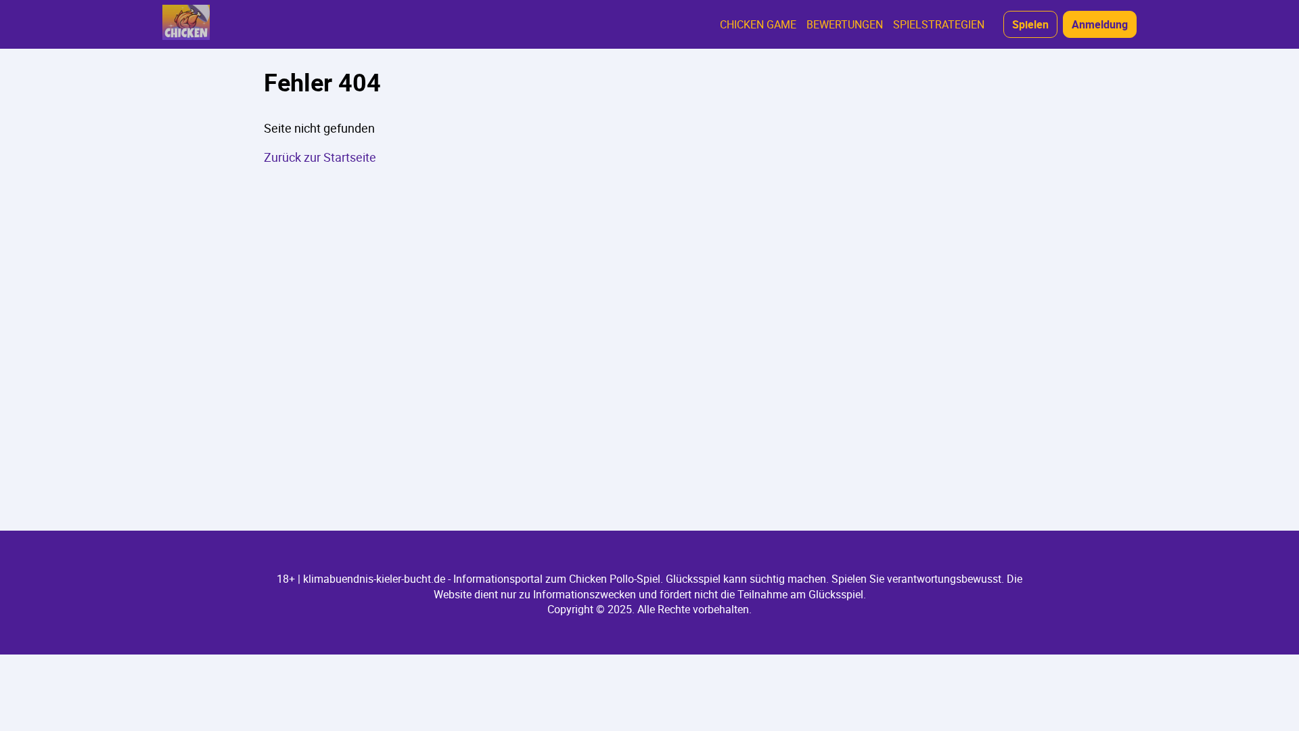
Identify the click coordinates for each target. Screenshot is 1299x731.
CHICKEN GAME (758, 24)
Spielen (1030, 24)
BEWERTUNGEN (844, 24)
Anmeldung (1100, 24)
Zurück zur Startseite (320, 157)
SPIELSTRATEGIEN (938, 24)
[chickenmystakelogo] (186, 24)
